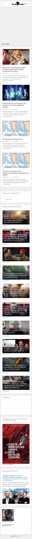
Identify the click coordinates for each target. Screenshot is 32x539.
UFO (3, 65)
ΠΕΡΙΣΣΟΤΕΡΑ (10, 80)
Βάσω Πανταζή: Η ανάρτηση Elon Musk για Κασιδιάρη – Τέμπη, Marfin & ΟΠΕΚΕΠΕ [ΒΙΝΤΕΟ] (15, 349)
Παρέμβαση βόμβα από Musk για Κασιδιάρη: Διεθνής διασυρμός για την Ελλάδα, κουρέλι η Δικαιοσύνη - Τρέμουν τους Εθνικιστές (15, 478)
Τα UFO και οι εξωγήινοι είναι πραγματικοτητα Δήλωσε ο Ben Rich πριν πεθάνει (15, 173)
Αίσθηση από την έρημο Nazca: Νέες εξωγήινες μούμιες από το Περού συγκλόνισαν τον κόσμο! (14, 69)
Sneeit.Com (18, 536)
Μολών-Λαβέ (8, 199)
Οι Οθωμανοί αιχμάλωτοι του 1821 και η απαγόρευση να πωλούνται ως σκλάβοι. (14, 257)
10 (4, 378)
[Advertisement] (16, 25)
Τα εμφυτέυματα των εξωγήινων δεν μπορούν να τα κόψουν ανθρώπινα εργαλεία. (14, 105)
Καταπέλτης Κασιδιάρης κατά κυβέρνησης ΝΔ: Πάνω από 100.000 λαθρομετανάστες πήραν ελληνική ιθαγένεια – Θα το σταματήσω (15, 310)
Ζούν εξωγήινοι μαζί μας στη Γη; (12, 139)
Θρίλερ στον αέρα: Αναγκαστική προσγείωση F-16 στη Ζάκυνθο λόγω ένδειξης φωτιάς (15, 367)
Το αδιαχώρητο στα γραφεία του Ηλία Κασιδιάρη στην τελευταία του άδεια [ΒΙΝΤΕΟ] (15, 275)
